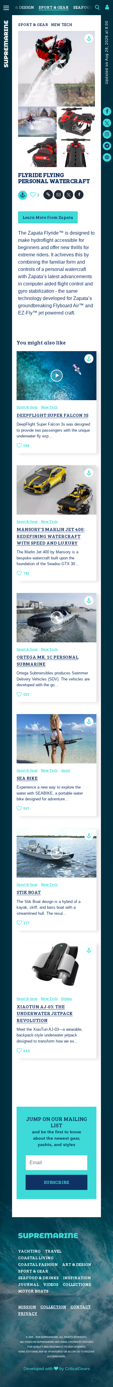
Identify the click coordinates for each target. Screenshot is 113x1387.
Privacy (27, 1313)
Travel (53, 1251)
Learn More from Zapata (48, 217)
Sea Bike (27, 778)
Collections (77, 1284)
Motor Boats (33, 1291)
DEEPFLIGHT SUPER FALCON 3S (52, 415)
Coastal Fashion (38, 1264)
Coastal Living (36, 1257)
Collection (53, 1307)
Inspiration (77, 1277)
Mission (27, 1307)
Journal (28, 1284)
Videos (50, 1284)
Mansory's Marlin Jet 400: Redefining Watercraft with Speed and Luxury (51, 536)
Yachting (29, 1251)
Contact (81, 1307)
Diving (66, 998)
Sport (65, 770)
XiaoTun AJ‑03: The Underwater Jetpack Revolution (45, 1013)
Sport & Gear (54, 7)
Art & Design (19, 7)
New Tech (61, 24)
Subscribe (56, 1182)
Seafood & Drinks (38, 1277)
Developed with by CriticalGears (57, 1368)
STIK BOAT (29, 892)
